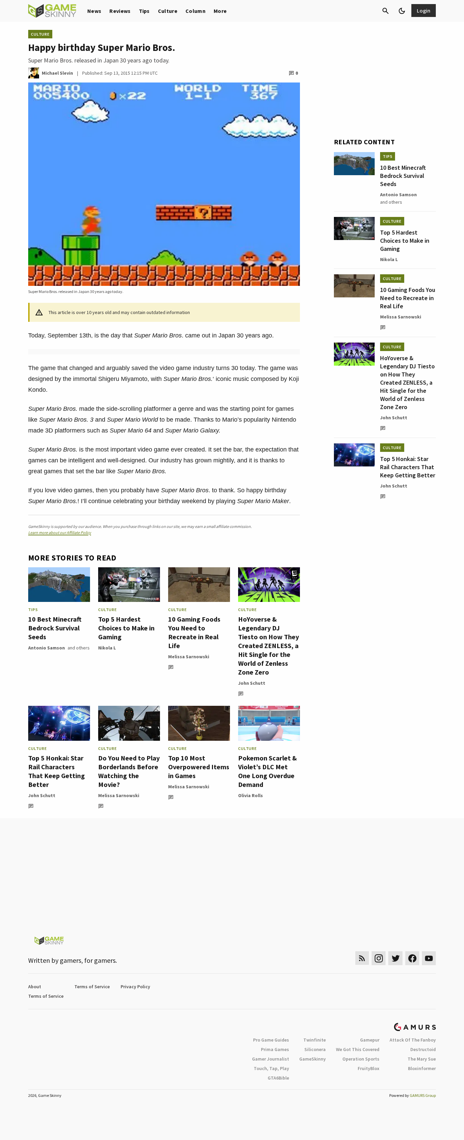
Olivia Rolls (250, 795)
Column (195, 10)
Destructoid (423, 1049)
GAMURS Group (423, 1095)
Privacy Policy (135, 986)
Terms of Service (92, 986)
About (34, 986)
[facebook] (412, 958)
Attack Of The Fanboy (413, 1040)
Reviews (119, 10)
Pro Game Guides (271, 1040)
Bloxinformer (422, 1068)
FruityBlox (368, 1068)
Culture (167, 10)
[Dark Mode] (402, 11)
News (94, 10)
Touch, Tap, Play (271, 1068)
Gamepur (369, 1040)
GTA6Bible (278, 1078)
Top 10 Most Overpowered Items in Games (198, 767)
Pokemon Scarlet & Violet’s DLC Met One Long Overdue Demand (267, 771)
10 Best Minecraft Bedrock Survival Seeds (55, 628)
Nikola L (107, 648)
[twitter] (395, 958)
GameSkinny (312, 1059)
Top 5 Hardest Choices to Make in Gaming (126, 628)
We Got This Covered (357, 1049)
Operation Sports (360, 1059)
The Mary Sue (422, 1059)
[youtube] (429, 958)
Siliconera (315, 1049)
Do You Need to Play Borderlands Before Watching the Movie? (129, 771)
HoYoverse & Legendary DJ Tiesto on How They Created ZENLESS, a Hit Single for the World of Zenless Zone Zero (268, 645)
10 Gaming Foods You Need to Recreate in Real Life (194, 632)
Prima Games (275, 1049)
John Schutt (251, 683)
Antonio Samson (46, 648)
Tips (144, 10)
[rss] (362, 958)
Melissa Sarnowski (188, 657)
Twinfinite (314, 1040)
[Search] (385, 11)
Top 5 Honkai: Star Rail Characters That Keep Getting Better (56, 771)
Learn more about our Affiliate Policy (59, 532)
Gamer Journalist (270, 1059)
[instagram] (379, 958)
